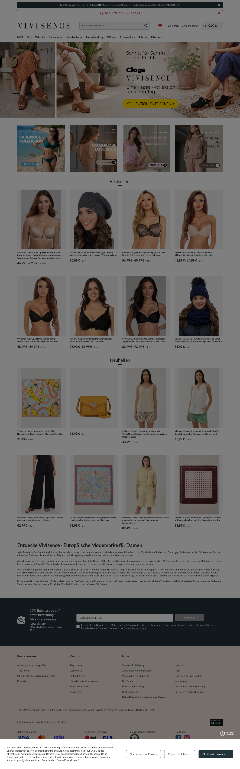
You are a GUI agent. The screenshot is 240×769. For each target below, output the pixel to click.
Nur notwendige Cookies (143, 753)
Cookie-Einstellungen (179, 753)
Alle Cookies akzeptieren (215, 753)
